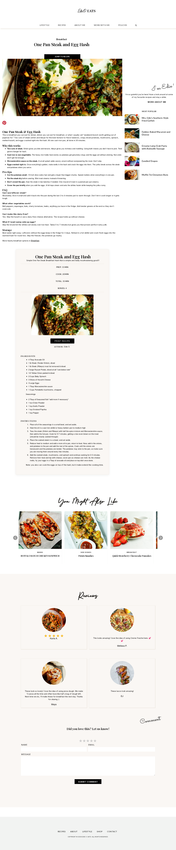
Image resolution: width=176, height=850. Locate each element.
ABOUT (74, 831)
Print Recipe (62, 341)
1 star (81, 741)
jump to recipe (62, 56)
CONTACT (112, 831)
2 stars (84, 741)
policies (122, 25)
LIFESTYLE (44, 25)
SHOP (99, 831)
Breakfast (35, 240)
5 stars (95, 741)
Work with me (102, 25)
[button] (15, 538)
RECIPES (62, 25)
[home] (87, 11)
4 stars (91, 741)
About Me (79, 25)
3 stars (88, 741)
